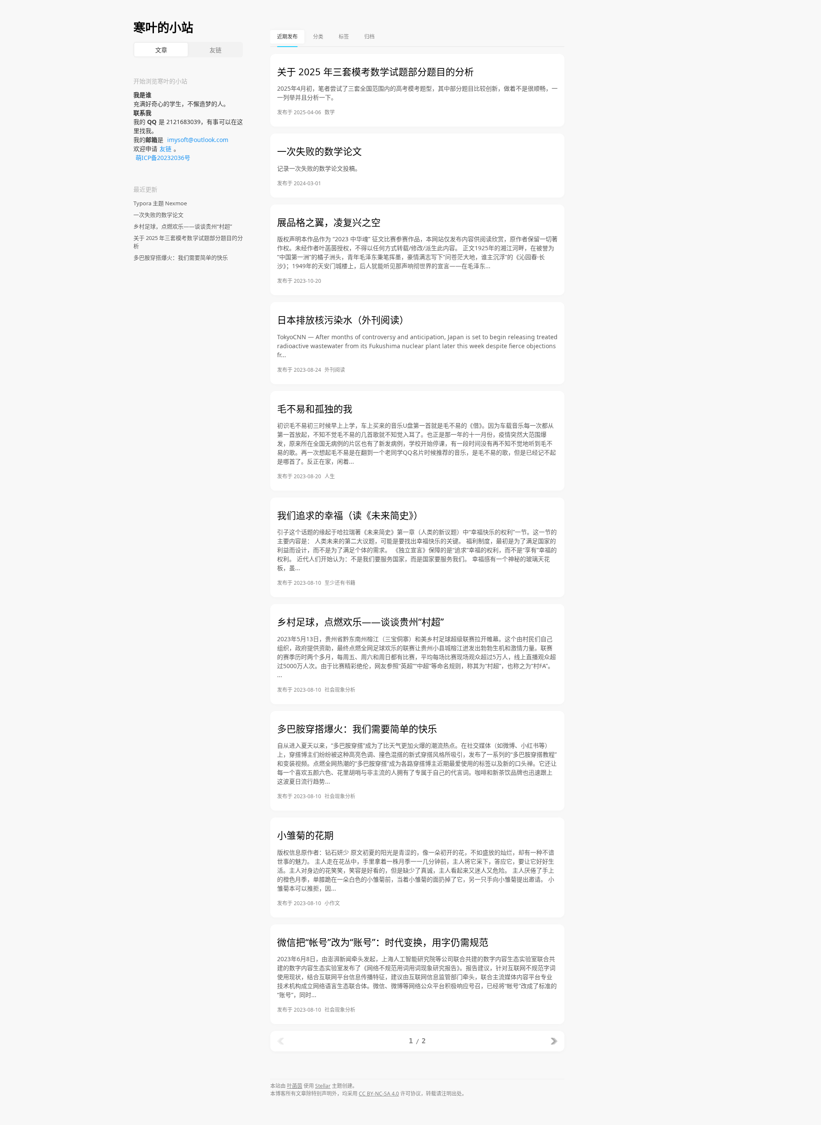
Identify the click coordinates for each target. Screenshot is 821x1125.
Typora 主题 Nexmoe (160, 203)
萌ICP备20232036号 (163, 158)
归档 (369, 36)
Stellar (323, 1085)
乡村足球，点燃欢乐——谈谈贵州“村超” (182, 226)
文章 (161, 50)
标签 (344, 36)
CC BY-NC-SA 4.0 (379, 1093)
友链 (215, 50)
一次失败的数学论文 (158, 215)
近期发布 (287, 36)
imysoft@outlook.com (197, 140)
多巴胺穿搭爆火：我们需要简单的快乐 (180, 257)
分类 (318, 36)
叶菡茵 (294, 1085)
